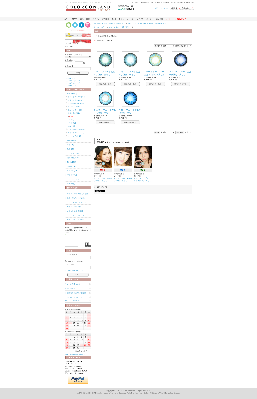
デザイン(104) (73, 153)
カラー (66, 19)
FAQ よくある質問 (72, 300)
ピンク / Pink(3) (74, 136)
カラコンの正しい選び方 (76, 202)
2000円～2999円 (74, 83)
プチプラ (140, 19)
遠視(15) (70, 145)
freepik (82, 355)
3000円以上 (71, 85)
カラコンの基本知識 (75, 211)
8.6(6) (71, 116)
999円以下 (71, 78)
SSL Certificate (71, 355)
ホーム (96, 27)
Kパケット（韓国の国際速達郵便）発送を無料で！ (137, 23)
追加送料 (159, 19)
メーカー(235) (73, 179)
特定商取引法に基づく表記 (75, 293)
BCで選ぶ (126, 27)
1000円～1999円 (74, 81)
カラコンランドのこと (76, 215)
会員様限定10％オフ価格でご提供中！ (98, 23)
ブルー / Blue (114, 27)
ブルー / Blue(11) (75, 110)
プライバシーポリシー (73, 297)
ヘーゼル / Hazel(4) (76, 103)
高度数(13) (71, 140)
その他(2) (73, 123)
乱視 (88, 19)
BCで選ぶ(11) (74, 113)
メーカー (149, 19)
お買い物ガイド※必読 (76, 198)
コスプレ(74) (72, 171)
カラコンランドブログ (76, 219)
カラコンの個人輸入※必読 (77, 194)
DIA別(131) (72, 166)
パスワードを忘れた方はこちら (74, 270)
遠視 (82, 19)
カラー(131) (72, 93)
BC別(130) (71, 162)
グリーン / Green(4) (76, 133)
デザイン (96, 19)
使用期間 (105, 19)
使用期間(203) (73, 157)
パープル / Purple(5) (76, 129)
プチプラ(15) (72, 175)
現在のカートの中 (162, 8)
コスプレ (130, 19)
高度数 (74, 19)
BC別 (114, 19)
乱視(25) (70, 149)
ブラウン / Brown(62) (77, 100)
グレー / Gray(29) (75, 107)
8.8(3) (71, 120)
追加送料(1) (72, 184)
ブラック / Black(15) (76, 97)
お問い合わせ (70, 288)
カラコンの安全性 (74, 207)
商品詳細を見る (105, 84)
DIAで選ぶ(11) (74, 126)
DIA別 (121, 19)
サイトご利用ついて (73, 284)
